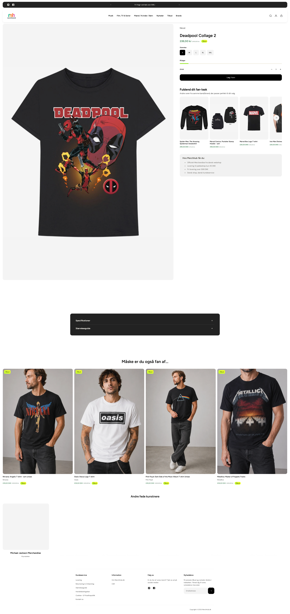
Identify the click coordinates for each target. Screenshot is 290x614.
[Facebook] (13, 4)
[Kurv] (281, 15)
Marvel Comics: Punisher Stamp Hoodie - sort (222, 142)
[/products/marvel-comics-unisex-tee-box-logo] (254, 118)
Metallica (220, 480)
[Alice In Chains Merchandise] (26, 534)
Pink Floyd (149, 480)
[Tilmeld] (211, 591)
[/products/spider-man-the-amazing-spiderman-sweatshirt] (194, 118)
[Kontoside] (276, 15)
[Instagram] (8, 4)
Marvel (182, 28)
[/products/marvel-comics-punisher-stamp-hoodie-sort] (224, 118)
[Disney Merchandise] (169, 534)
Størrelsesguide (83, 328)
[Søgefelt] (270, 15)
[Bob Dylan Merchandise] (73, 534)
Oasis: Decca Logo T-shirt (84, 476)
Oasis (76, 480)
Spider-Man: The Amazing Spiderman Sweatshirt (189, 142)
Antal (182, 69)
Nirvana (5, 480)
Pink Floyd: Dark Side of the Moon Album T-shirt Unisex (168, 476)
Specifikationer (83, 320)
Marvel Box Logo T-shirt (249, 141)
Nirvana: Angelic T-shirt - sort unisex (17, 476)
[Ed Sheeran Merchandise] (216, 534)
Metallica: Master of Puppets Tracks (231, 476)
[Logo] (11, 16)
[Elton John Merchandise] (264, 534)
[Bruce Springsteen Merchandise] (121, 534)
